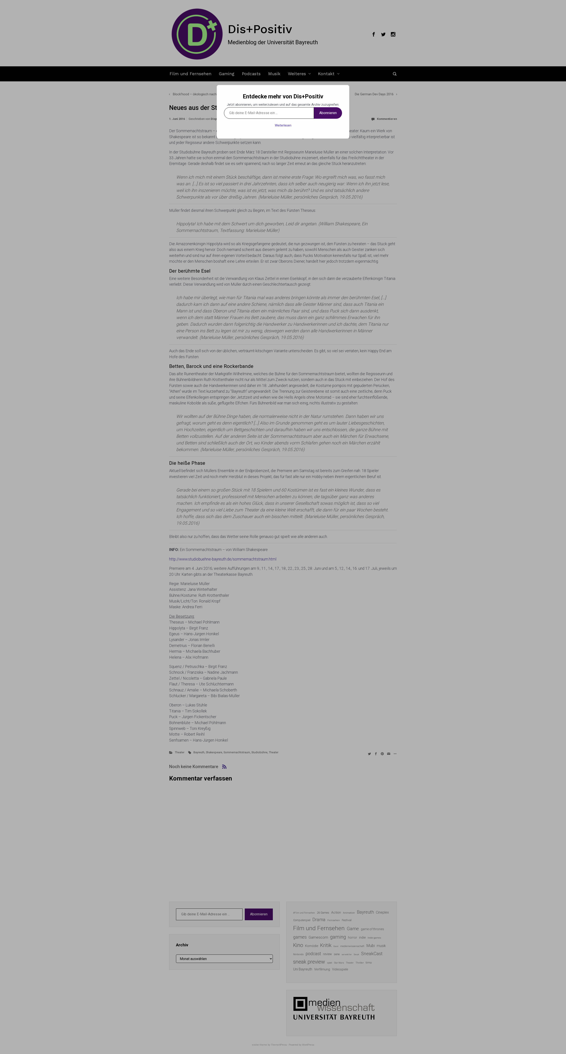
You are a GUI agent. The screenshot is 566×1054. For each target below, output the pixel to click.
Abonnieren (328, 113)
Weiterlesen (283, 125)
